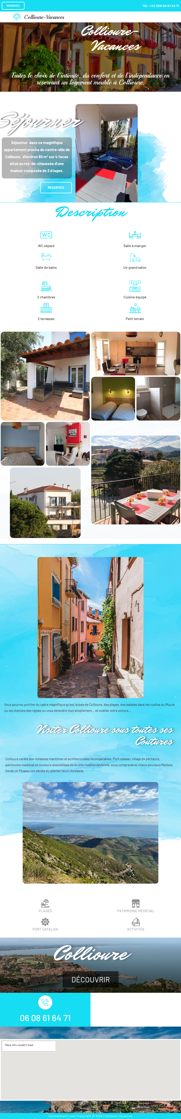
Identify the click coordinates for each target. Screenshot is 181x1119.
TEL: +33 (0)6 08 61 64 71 (160, 6)
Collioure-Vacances (44, 17)
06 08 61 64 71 (45, 1017)
